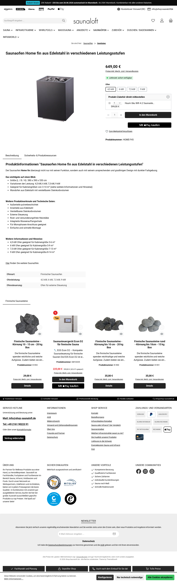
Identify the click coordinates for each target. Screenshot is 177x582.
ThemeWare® (112, 559)
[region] (53, 93)
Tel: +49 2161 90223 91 (15, 424)
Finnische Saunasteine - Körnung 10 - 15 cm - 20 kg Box (27, 344)
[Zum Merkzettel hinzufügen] (39, 327)
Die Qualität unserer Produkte (103, 437)
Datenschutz (52, 437)
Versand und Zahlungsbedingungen (62, 425)
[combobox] (32, 20)
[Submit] (114, 534)
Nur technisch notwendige (130, 577)
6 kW (121, 89)
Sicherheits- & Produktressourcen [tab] (40, 155)
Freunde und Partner (56, 433)
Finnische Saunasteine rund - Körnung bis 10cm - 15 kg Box (149, 344)
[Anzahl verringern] (108, 115)
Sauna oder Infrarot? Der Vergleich (106, 425)
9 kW (142, 89)
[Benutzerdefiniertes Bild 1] (54, 482)
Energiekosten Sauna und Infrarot (105, 445)
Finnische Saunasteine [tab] (17, 301)
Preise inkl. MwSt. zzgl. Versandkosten (122, 71)
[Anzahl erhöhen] (121, 115)
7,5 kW (132, 89)
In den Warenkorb (148, 115)
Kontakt (94, 413)
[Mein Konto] (162, 20)
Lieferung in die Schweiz (101, 441)
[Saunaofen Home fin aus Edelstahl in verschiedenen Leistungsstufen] (52, 93)
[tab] (12, 155)
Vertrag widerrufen (14, 438)
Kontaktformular (24, 429)
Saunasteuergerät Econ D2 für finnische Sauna (68, 343)
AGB (49, 417)
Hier (8, 263)
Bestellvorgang (97, 417)
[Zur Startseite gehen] (88, 20)
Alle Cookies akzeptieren (160, 577)
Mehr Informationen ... (13, 579)
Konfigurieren (105, 577)
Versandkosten (81, 557)
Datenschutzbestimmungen (60, 545)
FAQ (93, 449)
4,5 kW (110, 89)
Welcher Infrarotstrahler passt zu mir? (107, 433)
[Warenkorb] (170, 20)
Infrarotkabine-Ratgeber (101, 421)
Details (27, 385)
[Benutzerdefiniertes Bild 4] (70, 499)
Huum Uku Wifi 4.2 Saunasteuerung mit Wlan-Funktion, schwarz (140, 103)
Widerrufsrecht (53, 421)
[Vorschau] (39, 334)
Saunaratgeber (97, 429)
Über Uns (51, 429)
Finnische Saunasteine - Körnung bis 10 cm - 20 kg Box (108, 344)
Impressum (52, 413)
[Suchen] (63, 20)
